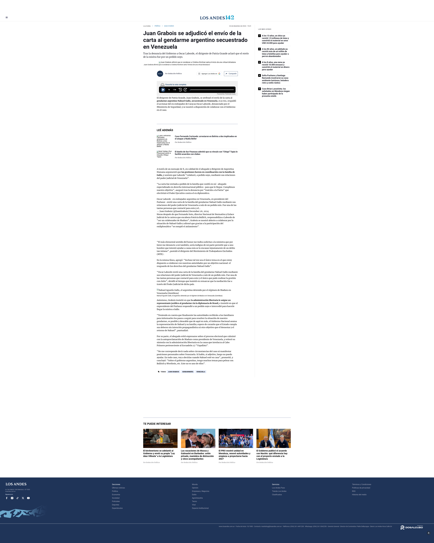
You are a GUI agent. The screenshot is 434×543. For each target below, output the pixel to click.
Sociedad (115, 498)
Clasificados (277, 495)
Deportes (115, 505)
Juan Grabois (173, 372)
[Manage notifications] (428, 533)
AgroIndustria (197, 498)
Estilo (194, 495)
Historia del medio (359, 495)
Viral (194, 505)
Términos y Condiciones (361, 484)
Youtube (28, 498)
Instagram (12, 498)
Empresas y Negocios (200, 491)
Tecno (194, 501)
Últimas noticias (118, 488)
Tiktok (17, 498)
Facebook (6, 498)
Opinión (195, 488)
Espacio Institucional (200, 508)
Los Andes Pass (278, 488)
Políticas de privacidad (361, 488)
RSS (353, 491)
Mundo (195, 484)
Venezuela (200, 372)
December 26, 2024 (199, 211)
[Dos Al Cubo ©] (412, 529)
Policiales (116, 501)
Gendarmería (187, 372)
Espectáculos (117, 508)
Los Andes (147, 26)
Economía (116, 495)
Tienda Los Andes (279, 491)
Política (157, 26)
